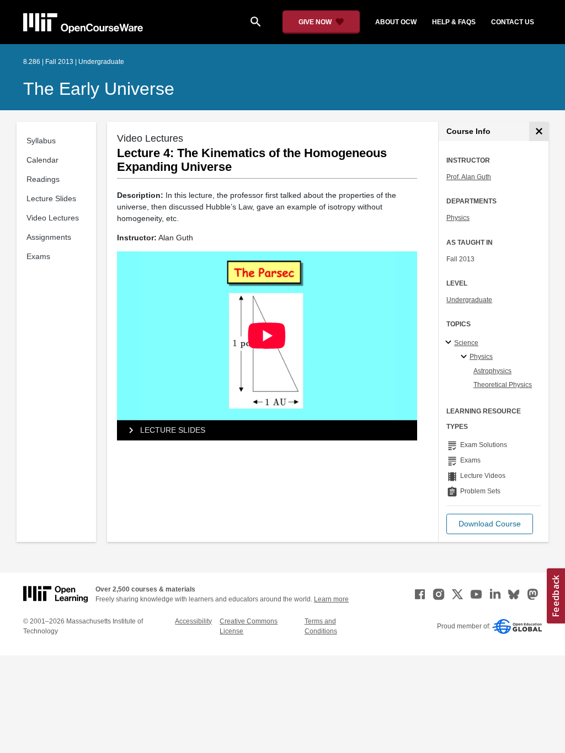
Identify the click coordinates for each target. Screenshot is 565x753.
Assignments (48, 237)
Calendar (42, 159)
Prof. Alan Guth (468, 177)
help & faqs (454, 22)
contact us (512, 22)
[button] (489, 524)
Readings (43, 179)
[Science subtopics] (450, 343)
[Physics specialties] (465, 357)
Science (466, 343)
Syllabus (41, 140)
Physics (458, 218)
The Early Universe (98, 89)
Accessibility (193, 621)
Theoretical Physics (502, 385)
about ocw (396, 22)
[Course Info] (538, 131)
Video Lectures (52, 217)
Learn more (331, 599)
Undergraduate (469, 300)
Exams (38, 256)
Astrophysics (492, 371)
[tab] (267, 430)
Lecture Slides (51, 198)
